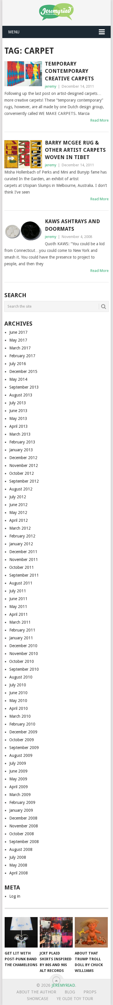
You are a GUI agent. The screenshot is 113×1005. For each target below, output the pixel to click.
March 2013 (20, 434)
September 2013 (24, 387)
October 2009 (21, 739)
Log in (14, 896)
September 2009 (24, 747)
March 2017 (20, 348)
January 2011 (21, 638)
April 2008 (18, 873)
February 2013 (22, 442)
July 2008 (17, 857)
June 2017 (18, 332)
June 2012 (18, 504)
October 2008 (21, 833)
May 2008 (18, 865)
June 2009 (18, 771)
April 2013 (18, 426)
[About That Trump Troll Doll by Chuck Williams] (91, 932)
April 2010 (18, 708)
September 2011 (24, 575)
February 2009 (22, 802)
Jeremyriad (63, 985)
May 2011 (18, 606)
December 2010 (23, 645)
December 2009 (23, 732)
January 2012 (21, 544)
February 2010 (22, 724)
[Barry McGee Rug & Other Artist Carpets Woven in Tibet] (23, 154)
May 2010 (18, 700)
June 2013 (18, 410)
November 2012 (23, 465)
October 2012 (21, 473)
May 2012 (18, 512)
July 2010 (17, 685)
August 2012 (20, 489)
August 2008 (20, 849)
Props (89, 992)
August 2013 (20, 395)
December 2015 (23, 371)
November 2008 (23, 826)
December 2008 (23, 818)
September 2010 (24, 669)
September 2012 (24, 481)
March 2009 (20, 794)
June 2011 (18, 598)
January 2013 (21, 450)
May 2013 (18, 418)
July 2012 (17, 497)
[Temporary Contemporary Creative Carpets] (23, 73)
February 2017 (22, 355)
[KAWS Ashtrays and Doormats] (23, 231)
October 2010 (21, 661)
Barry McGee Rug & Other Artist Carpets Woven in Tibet (75, 150)
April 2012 (18, 520)
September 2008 (24, 841)
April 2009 (18, 786)
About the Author (36, 992)
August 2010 (20, 677)
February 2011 (22, 630)
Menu (13, 32)
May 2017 (18, 340)
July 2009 (17, 763)
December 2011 (23, 551)
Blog (70, 992)
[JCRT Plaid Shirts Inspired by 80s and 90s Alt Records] (56, 932)
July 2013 (17, 402)
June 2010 (18, 692)
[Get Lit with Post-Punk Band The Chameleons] (21, 932)
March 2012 (20, 528)
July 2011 (17, 591)
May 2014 (18, 379)
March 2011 (20, 622)
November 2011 (23, 559)
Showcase (37, 998)
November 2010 (23, 653)
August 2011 (20, 583)
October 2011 (21, 567)
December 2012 (23, 457)
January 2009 (21, 810)
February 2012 (22, 536)
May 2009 (18, 779)
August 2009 (20, 755)
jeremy (50, 86)
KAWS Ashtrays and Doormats (72, 225)
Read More (99, 120)
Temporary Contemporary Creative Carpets (69, 71)
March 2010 (20, 716)
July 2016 (17, 363)
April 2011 (18, 614)
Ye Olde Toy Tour (75, 998)
